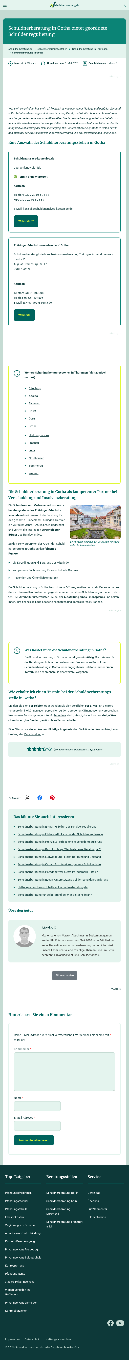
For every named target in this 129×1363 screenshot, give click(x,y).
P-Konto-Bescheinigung (20, 1241)
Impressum (12, 1339)
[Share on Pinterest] (52, 798)
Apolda (33, 396)
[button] (29, 749)
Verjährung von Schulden (20, 1225)
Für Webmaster (97, 1209)
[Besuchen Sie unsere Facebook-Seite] (110, 1323)
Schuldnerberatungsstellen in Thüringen (61, 372)
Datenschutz (32, 1339)
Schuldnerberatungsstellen (52, 49)
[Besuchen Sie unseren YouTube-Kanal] (120, 1323)
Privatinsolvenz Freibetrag (21, 1249)
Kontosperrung (14, 1265)
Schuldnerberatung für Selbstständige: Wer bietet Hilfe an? (55, 894)
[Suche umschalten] (124, 5)
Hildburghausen (39, 435)
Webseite (24, 315)
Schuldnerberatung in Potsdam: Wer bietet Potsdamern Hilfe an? (58, 872)
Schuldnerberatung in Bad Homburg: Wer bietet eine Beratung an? (59, 849)
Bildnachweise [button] (64, 975)
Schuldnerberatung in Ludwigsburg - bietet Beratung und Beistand (59, 856)
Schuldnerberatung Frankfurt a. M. (64, 1224)
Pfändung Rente (15, 1273)
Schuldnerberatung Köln (61, 1201)
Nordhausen (36, 458)
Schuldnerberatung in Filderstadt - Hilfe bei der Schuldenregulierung (60, 834)
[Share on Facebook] (40, 798)
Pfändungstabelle (16, 1209)
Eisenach (34, 403)
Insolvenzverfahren (61, 133)
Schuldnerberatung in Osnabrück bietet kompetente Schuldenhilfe (59, 864)
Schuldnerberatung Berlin (62, 1193)
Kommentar (22, 1049)
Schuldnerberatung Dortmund (58, 1211)
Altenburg (35, 388)
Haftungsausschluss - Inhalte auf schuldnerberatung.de (53, 887)
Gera (32, 418)
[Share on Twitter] (27, 798)
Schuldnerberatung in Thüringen (90, 49)
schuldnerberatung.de (20, 49)
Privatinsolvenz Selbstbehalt (23, 1257)
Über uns (93, 1201)
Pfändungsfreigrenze (18, 1193)
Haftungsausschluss (59, 1339)
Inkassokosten (14, 1217)
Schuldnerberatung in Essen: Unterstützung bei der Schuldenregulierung (63, 879)
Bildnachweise (97, 1217)
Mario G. (113, 63)
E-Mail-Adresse (24, 1117)
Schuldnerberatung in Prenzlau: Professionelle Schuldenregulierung (60, 841)
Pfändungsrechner (16, 1201)
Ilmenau (34, 442)
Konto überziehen (16, 1310)
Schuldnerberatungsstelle (82, 128)
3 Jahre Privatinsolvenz (19, 1281)
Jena (32, 450)
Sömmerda (36, 465)
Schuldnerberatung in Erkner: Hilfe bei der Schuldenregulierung (57, 826)
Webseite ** (26, 221)
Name (18, 1097)
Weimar (33, 473)
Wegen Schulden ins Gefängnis (17, 1292)
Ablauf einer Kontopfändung (23, 1233)
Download (94, 1193)
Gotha (32, 426)
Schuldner (60, 715)
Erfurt (32, 411)
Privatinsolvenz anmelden (21, 1302)
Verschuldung (32, 734)
